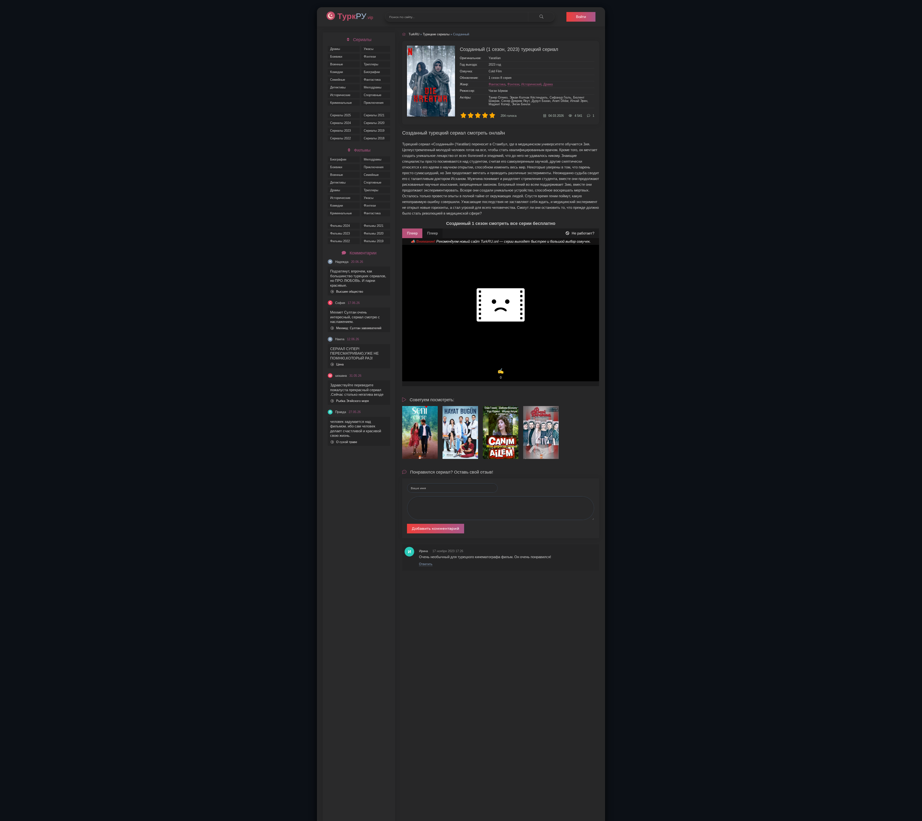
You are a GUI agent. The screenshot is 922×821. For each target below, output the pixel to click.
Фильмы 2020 (373, 233)
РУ (355, 16)
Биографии (372, 72)
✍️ (500, 373)
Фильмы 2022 (340, 241)
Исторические (340, 95)
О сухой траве (346, 442)
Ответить (425, 564)
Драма (548, 84)
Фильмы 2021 (373, 226)
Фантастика (372, 79)
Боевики (336, 56)
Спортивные (372, 95)
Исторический (531, 84)
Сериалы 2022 (340, 138)
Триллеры (371, 64)
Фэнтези (370, 56)
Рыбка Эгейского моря (352, 400)
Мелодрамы (372, 87)
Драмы (335, 49)
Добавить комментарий (435, 528)
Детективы (338, 87)
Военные (336, 64)
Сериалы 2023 (340, 130)
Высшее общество (349, 291)
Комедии (336, 72)
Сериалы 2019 (374, 130)
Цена (340, 364)
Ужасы (368, 49)
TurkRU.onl (489, 241)
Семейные (337, 79)
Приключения (373, 103)
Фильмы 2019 (373, 241)
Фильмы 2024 (340, 226)
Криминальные (341, 103)
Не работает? (583, 233)
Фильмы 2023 (340, 233)
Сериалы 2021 (374, 115)
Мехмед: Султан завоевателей (358, 328)
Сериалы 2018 (374, 138)
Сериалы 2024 (340, 123)
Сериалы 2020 (374, 123)
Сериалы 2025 (340, 115)
